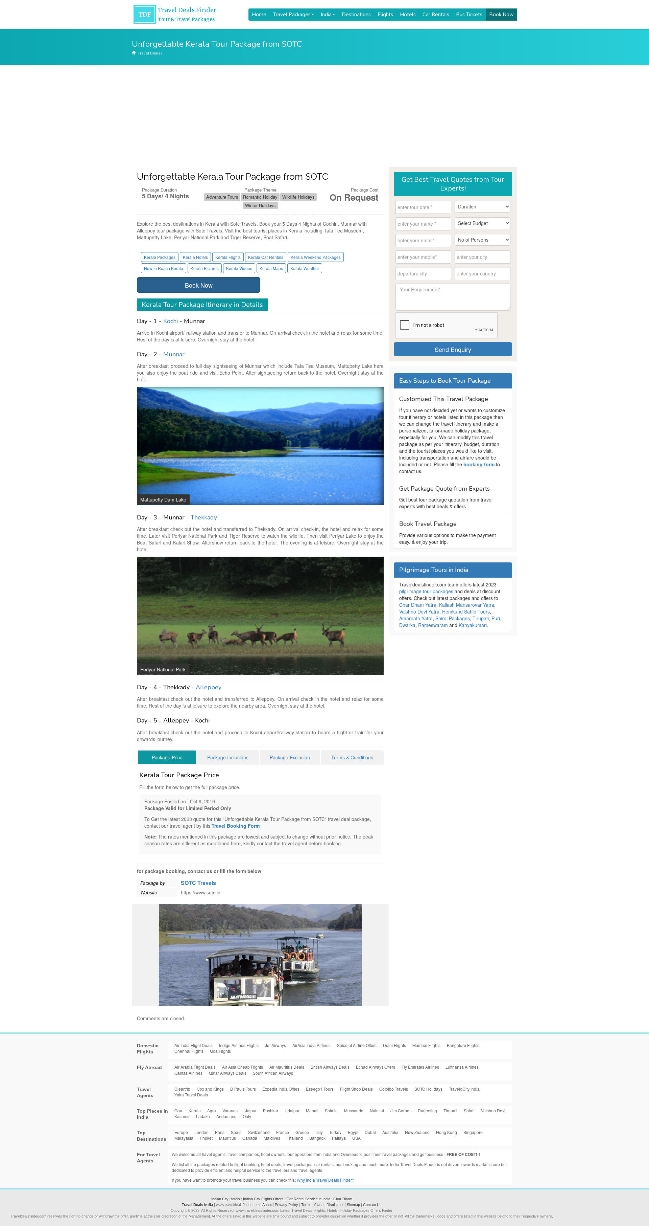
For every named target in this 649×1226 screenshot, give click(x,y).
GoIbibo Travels (393, 1089)
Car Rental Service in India (308, 1199)
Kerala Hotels (195, 257)
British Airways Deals (330, 1067)
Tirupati (481, 618)
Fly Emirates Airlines (420, 1067)
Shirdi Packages (452, 618)
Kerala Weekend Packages (316, 257)
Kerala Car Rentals (265, 257)
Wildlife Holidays (298, 197)
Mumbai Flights (426, 1045)
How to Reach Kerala (163, 268)
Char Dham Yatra (417, 604)
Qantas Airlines (188, 1073)
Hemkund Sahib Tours (466, 611)
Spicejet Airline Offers (357, 1045)
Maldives (272, 1138)
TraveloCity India (464, 1089)
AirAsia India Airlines (311, 1045)
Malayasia (183, 1138)
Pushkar (270, 1110)
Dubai (370, 1132)
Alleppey (208, 687)
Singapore (473, 1132)
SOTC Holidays (428, 1089)
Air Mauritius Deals (286, 1067)
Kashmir (182, 1116)
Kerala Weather (304, 268)
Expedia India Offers (280, 1089)
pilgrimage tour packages (426, 591)
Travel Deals (149, 52)
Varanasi (230, 1110)
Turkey (335, 1132)
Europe (181, 1132)
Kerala (195, 1110)
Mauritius (227, 1138)
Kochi (170, 321)
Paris (219, 1132)
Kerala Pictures (205, 268)
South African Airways (273, 1073)
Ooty (247, 1116)
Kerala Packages (159, 257)
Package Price (167, 757)
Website (148, 892)
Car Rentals (436, 14)
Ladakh (203, 1116)
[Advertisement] (324, 116)
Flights (385, 14)
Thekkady (204, 517)
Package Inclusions (227, 757)
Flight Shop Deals (356, 1089)
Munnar (174, 354)
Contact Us (372, 1205)
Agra (211, 1110)
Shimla (331, 1110)
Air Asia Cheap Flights (242, 1067)
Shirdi (469, 1110)
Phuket (206, 1138)
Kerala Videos (239, 268)
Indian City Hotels (225, 1199)
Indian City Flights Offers (263, 1199)
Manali (312, 1110)
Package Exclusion (290, 757)
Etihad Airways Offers (375, 1067)
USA (356, 1138)
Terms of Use (312, 1205)
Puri (495, 618)
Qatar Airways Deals (227, 1073)
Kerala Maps (271, 268)
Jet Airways (275, 1045)
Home (259, 14)
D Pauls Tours (243, 1089)
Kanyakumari (473, 625)
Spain (236, 1132)
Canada (249, 1138)
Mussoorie (353, 1110)
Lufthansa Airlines (462, 1067)
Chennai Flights (188, 1051)
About (267, 1205)
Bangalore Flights (463, 1045)
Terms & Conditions (352, 757)
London (201, 1132)
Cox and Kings (210, 1089)
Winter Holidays (260, 205)
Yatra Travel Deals (191, 1094)
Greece (302, 1132)
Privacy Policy (286, 1205)
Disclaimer (335, 1205)
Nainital (377, 1110)
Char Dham (342, 1199)
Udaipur (292, 1110)
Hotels (408, 14)
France (282, 1132)
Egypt (353, 1132)
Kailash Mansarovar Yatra (466, 604)
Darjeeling (427, 1110)
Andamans (226, 1116)
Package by (152, 882)
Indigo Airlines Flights (239, 1045)
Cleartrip (182, 1089)
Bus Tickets (469, 14)
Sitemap (353, 1205)
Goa (178, 1110)
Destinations (356, 14)
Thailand (295, 1138)
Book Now (501, 14)
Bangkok (317, 1138)
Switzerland (259, 1132)
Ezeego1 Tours (320, 1089)
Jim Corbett (400, 1110)
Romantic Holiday (260, 197)
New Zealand (417, 1132)
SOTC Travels (198, 883)
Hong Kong (446, 1132)
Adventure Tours (222, 197)
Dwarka (407, 625)
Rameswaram (433, 625)
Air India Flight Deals (193, 1045)
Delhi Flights (394, 1045)
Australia (390, 1132)
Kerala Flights (228, 257)
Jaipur (251, 1110)
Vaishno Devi (493, 1110)
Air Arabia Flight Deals (195, 1067)
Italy (319, 1132)
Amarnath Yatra (416, 618)
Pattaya (339, 1138)
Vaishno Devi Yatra (419, 611)
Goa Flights (220, 1051)
